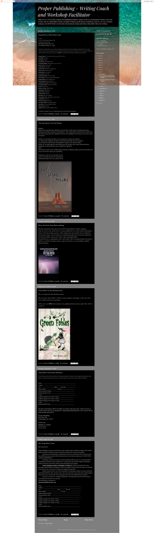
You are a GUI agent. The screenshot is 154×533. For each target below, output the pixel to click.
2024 (99, 60)
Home (66, 520)
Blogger (94, 530)
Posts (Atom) (48, 523)
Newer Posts (42, 520)
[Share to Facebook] (76, 114)
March (101, 98)
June (101, 93)
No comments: (64, 114)
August (102, 91)
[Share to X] (74, 114)
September (103, 88)
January (102, 100)
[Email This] (71, 114)
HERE (59, 52)
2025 (99, 58)
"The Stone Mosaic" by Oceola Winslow (50, 123)
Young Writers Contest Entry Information (50, 372)
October (102, 86)
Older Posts (89, 520)
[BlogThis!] (73, 114)
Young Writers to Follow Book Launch (49, 35)
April (101, 95)
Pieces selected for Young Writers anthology (51, 225)
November (103, 84)
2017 (99, 103)
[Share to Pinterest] (77, 114)
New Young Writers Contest (46, 443)
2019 (99, 69)
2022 (99, 65)
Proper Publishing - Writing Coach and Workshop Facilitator (73, 11)
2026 (99, 56)
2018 (99, 72)
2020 (99, 67)
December (102, 74)
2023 (99, 62)
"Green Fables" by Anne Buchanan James (50, 290)
